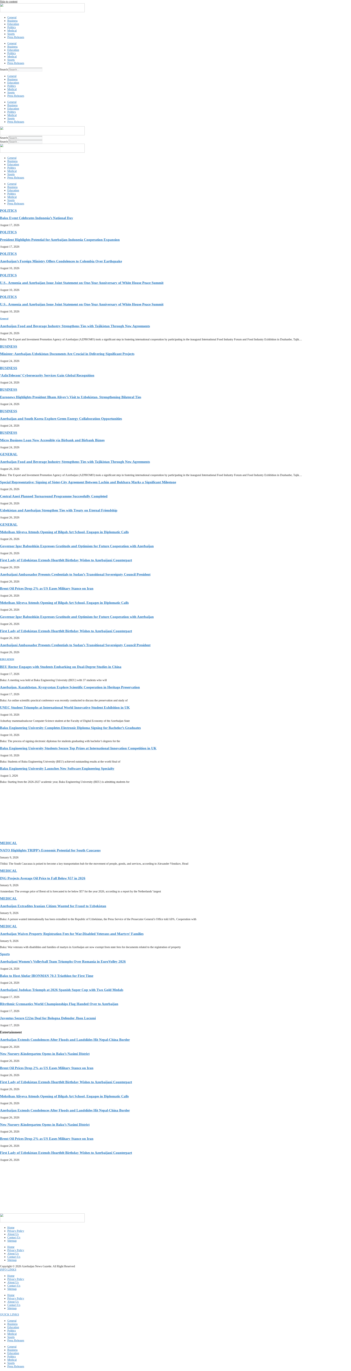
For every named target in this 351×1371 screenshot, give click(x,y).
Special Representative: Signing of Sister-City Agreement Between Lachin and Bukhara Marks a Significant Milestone (88, 482)
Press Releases (15, 37)
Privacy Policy (15, 1230)
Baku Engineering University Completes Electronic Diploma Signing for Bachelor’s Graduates (70, 728)
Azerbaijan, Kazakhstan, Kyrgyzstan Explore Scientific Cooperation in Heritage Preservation (70, 687)
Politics (11, 27)
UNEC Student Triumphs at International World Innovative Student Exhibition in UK (65, 707)
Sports (11, 33)
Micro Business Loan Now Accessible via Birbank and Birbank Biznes (52, 440)
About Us (13, 1234)
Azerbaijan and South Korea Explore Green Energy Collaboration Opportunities (61, 419)
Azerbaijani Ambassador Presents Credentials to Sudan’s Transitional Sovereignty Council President (75, 574)
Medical (12, 30)
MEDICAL (8, 843)
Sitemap (12, 1240)
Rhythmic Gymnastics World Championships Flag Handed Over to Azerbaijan (59, 1004)
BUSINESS (8, 346)
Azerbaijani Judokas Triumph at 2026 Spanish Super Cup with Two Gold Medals (61, 990)
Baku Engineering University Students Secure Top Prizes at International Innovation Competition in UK (78, 748)
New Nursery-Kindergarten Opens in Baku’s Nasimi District (45, 1054)
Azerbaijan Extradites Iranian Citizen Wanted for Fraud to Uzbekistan (53, 906)
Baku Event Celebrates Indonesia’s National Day (36, 218)
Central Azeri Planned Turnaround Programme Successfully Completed (53, 496)
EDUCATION (7, 659)
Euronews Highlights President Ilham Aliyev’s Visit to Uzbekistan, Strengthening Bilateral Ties (70, 397)
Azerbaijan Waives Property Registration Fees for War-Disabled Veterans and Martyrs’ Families (72, 934)
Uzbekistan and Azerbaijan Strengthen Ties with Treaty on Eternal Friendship (58, 510)
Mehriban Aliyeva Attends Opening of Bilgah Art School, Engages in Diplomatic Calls (64, 532)
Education (13, 24)
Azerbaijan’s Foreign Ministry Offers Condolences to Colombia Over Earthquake (61, 261)
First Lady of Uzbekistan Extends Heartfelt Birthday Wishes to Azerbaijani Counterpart (66, 560)
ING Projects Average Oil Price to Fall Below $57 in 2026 (42, 878)
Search (4, 69)
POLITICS (8, 211)
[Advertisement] (109, 812)
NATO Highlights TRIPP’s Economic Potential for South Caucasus (50, 850)
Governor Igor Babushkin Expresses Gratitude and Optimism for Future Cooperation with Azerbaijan (77, 546)
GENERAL (9, 454)
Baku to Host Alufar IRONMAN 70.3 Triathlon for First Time (46, 976)
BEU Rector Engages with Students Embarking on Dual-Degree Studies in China (60, 667)
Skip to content (8, 1)
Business (12, 20)
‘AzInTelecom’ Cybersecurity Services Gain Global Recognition (47, 375)
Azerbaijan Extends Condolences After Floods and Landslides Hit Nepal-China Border (65, 1040)
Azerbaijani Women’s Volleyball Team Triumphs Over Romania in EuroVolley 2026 (63, 961)
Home (10, 1227)
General (11, 17)
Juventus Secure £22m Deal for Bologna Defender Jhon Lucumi (48, 1018)
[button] (8, 1269)
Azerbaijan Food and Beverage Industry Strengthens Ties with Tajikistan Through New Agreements (75, 326)
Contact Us (13, 1237)
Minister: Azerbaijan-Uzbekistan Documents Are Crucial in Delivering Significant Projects (67, 354)
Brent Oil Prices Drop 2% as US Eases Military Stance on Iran (46, 588)
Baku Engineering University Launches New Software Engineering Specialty (57, 768)
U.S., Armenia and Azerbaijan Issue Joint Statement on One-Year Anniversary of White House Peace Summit (81, 283)
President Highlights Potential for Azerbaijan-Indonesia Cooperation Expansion (60, 240)
